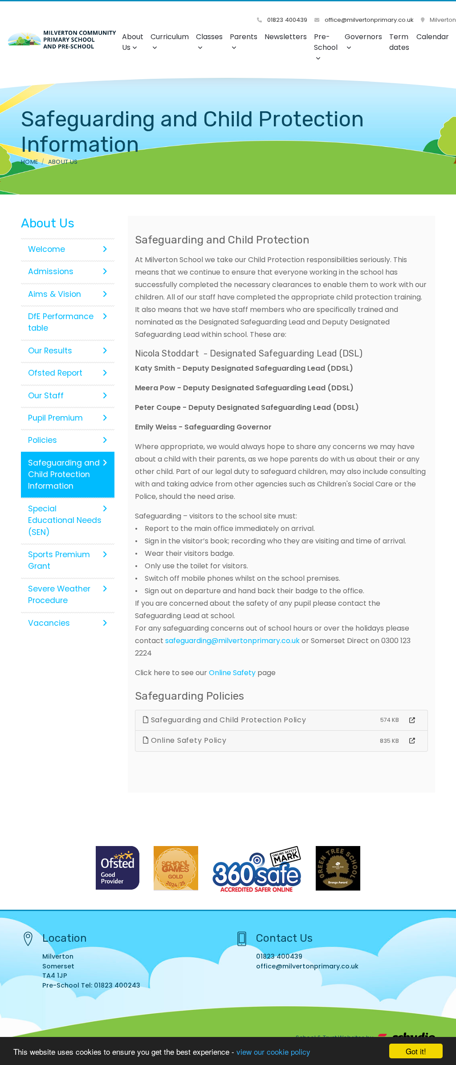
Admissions (50, 271)
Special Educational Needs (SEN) (65, 520)
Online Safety (231, 673)
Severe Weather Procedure (59, 594)
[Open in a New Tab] (412, 720)
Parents (243, 37)
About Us (132, 42)
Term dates (399, 42)
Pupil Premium (55, 418)
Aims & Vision (54, 294)
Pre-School (326, 42)
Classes (209, 37)
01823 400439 (286, 20)
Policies (42, 440)
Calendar (432, 37)
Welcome (46, 249)
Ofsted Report (55, 373)
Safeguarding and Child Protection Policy (227, 720)
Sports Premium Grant (59, 560)
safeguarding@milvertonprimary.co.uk (232, 641)
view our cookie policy (273, 1051)
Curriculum (170, 37)
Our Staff (46, 395)
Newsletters (286, 37)
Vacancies (49, 623)
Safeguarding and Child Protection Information (64, 475)
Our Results (50, 350)
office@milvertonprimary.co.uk (368, 20)
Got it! (416, 1051)
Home (29, 162)
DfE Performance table (61, 322)
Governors (363, 37)
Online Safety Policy (188, 740)
